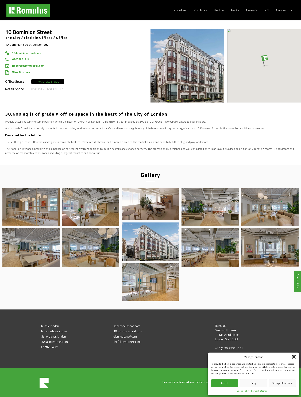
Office (61, 37)
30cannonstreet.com (54, 341)
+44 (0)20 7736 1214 (229, 348)
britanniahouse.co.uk (54, 331)
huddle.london (50, 326)
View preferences (282, 383)
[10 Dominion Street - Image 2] (31, 207)
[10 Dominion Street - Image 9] (90, 247)
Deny (253, 383)
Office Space (14, 81)
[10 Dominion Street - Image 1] (187, 66)
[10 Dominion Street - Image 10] (210, 247)
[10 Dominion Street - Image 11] (270, 247)
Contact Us (298, 281)
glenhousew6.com (125, 336)
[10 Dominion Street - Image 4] (150, 204)
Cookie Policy (243, 390)
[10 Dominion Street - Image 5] (210, 207)
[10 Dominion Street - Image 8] (31, 247)
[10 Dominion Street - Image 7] (150, 241)
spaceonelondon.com (126, 326)
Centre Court (49, 347)
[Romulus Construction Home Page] (44, 387)
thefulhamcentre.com (127, 341)
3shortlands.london (53, 336)
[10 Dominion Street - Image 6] (270, 207)
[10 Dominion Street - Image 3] (90, 207)
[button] (294, 357)
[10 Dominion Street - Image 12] (150, 282)
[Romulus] (28, 10)
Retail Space (14, 89)
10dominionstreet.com (127, 331)
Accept (225, 383)
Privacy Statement (259, 390)
